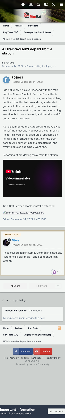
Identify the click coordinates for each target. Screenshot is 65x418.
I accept (57, 411)
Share (16, 285)
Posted (27, 81)
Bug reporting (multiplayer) (41, 66)
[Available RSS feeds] (59, 328)
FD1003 (10, 62)
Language (36, 358)
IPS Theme (10, 358)
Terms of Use (7, 413)
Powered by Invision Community (32, 364)
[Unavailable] (23, 212)
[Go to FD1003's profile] (6, 79)
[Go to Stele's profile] (6, 242)
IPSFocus (24, 358)
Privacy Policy (53, 358)
